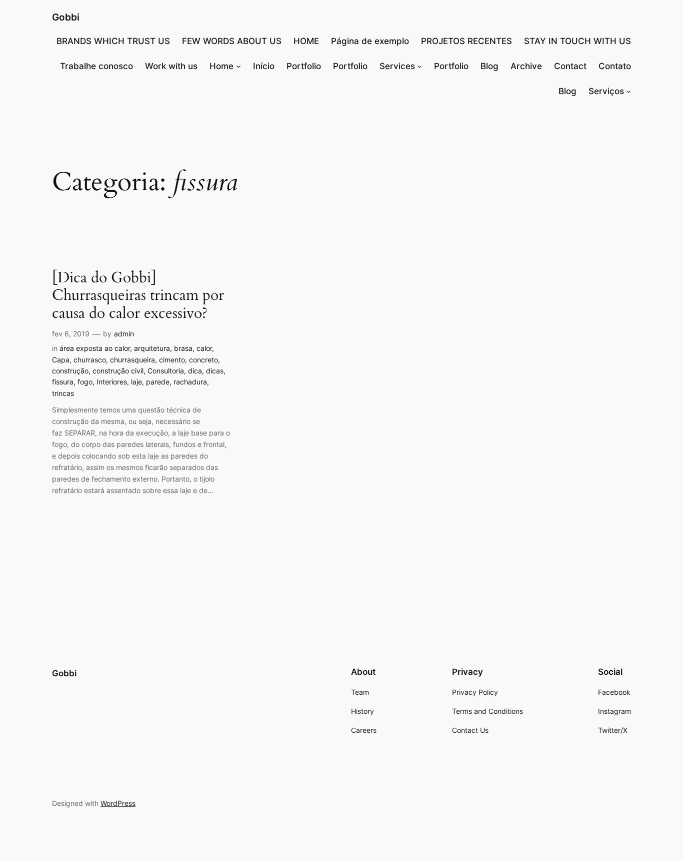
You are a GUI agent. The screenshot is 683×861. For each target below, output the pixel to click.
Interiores (111, 381)
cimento (172, 359)
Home (222, 66)
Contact (570, 66)
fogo (85, 381)
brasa (183, 348)
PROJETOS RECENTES (466, 41)
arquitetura (152, 348)
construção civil (118, 370)
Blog (489, 66)
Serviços (606, 91)
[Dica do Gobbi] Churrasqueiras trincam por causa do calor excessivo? (138, 296)
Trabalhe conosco (96, 66)
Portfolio (303, 66)
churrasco (90, 359)
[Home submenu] (238, 66)
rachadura (190, 381)
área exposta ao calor (95, 348)
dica (195, 370)
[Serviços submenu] (628, 91)
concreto (203, 359)
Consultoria (166, 370)
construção (70, 370)
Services (397, 66)
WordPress (118, 803)
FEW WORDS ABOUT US (232, 41)
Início (263, 66)
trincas (63, 393)
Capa (61, 359)
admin (124, 333)
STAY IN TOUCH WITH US (577, 41)
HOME (306, 41)
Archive (526, 66)
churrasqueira (132, 359)
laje (136, 381)
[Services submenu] (419, 66)
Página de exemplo (370, 41)
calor (204, 348)
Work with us (171, 66)
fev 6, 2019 (71, 333)
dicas (215, 370)
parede (158, 381)
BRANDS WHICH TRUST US (113, 41)
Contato (614, 66)
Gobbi (66, 17)
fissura (63, 381)
